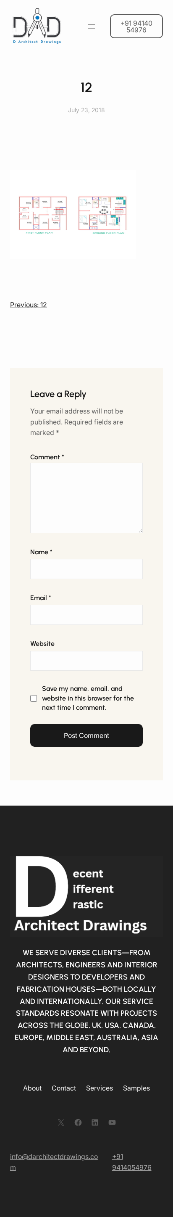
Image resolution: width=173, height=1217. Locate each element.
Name (41, 552)
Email (40, 598)
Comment (47, 457)
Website (42, 644)
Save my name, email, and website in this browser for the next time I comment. (88, 698)
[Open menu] (91, 26)
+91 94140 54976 (136, 26)
